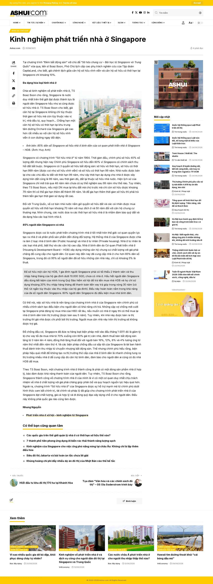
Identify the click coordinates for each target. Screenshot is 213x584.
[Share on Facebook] (13, 73)
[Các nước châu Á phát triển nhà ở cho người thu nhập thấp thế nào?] (131, 538)
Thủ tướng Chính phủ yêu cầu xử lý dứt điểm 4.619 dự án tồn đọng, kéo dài (187, 185)
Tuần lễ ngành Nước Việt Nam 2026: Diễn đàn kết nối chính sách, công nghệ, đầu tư (186, 274)
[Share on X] (13, 80)
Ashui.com (15, 48)
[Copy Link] (13, 95)
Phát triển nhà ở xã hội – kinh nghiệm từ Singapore (57, 415)
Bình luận (131, 501)
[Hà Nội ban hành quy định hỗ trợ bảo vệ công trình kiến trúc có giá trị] (162, 222)
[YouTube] (140, 12)
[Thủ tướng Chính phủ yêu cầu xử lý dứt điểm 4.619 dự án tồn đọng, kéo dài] (162, 184)
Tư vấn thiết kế (180, 160)
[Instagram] (144, 12)
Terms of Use (70, 3)
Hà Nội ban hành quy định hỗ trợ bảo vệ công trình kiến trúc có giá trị (187, 222)
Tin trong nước (180, 132)
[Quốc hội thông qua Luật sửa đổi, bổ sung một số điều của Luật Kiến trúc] (162, 141)
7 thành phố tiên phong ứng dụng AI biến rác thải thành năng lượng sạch (71, 440)
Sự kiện (177, 281)
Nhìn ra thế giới (20, 31)
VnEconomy (64, 567)
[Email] (13, 88)
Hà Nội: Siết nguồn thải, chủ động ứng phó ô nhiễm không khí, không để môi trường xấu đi (187, 237)
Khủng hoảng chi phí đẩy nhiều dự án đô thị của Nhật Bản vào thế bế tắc (71, 460)
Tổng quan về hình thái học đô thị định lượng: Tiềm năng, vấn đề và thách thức (186, 203)
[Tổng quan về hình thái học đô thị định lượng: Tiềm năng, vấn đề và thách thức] (162, 203)
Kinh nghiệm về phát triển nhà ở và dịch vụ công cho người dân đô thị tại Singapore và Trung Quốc (81, 558)
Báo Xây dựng (16, 563)
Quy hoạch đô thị (181, 210)
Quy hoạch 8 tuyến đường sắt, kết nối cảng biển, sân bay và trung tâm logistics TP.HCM (186, 169)
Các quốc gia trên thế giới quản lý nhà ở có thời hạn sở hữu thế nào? (68, 435)
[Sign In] (183, 22)
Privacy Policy (51, 3)
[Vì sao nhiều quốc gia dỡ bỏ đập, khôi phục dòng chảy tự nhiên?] (33, 538)
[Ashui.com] (28, 12)
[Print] (13, 103)
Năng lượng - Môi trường (24, 547)
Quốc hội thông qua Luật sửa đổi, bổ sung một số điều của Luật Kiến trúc (185, 141)
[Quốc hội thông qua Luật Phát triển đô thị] (162, 128)
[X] (136, 12)
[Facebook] (132, 12)
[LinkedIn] (148, 12)
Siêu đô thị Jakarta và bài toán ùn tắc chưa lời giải (57, 455)
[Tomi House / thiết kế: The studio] (162, 156)
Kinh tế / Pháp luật (182, 191)
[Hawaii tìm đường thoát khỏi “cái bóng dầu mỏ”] (180, 538)
